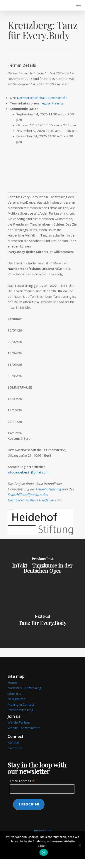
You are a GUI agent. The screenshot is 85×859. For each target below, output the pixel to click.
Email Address (22, 781)
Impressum (42, 830)
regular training (52, 103)
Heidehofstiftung (48, 489)
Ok (44, 852)
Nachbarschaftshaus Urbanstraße (42, 97)
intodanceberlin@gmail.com (28, 472)
